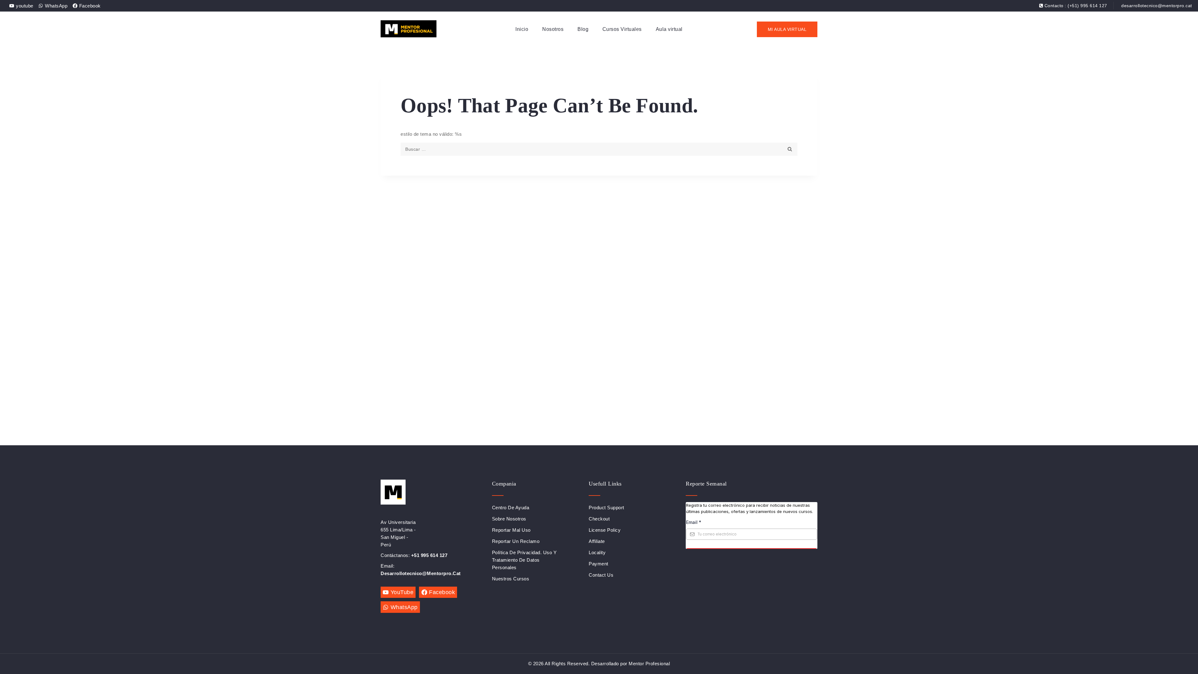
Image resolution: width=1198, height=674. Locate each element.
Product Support (606, 507)
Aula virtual (669, 29)
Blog (582, 29)
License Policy (605, 530)
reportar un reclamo (516, 541)
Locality (597, 552)
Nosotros (552, 29)
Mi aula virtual (787, 29)
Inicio (521, 29)
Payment (598, 563)
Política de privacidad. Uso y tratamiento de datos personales (524, 560)
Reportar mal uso (511, 530)
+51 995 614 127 (429, 555)
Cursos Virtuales (622, 29)
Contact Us (601, 575)
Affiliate (597, 541)
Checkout (599, 518)
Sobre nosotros (509, 518)
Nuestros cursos (510, 578)
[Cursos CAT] (408, 29)
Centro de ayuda (510, 507)
